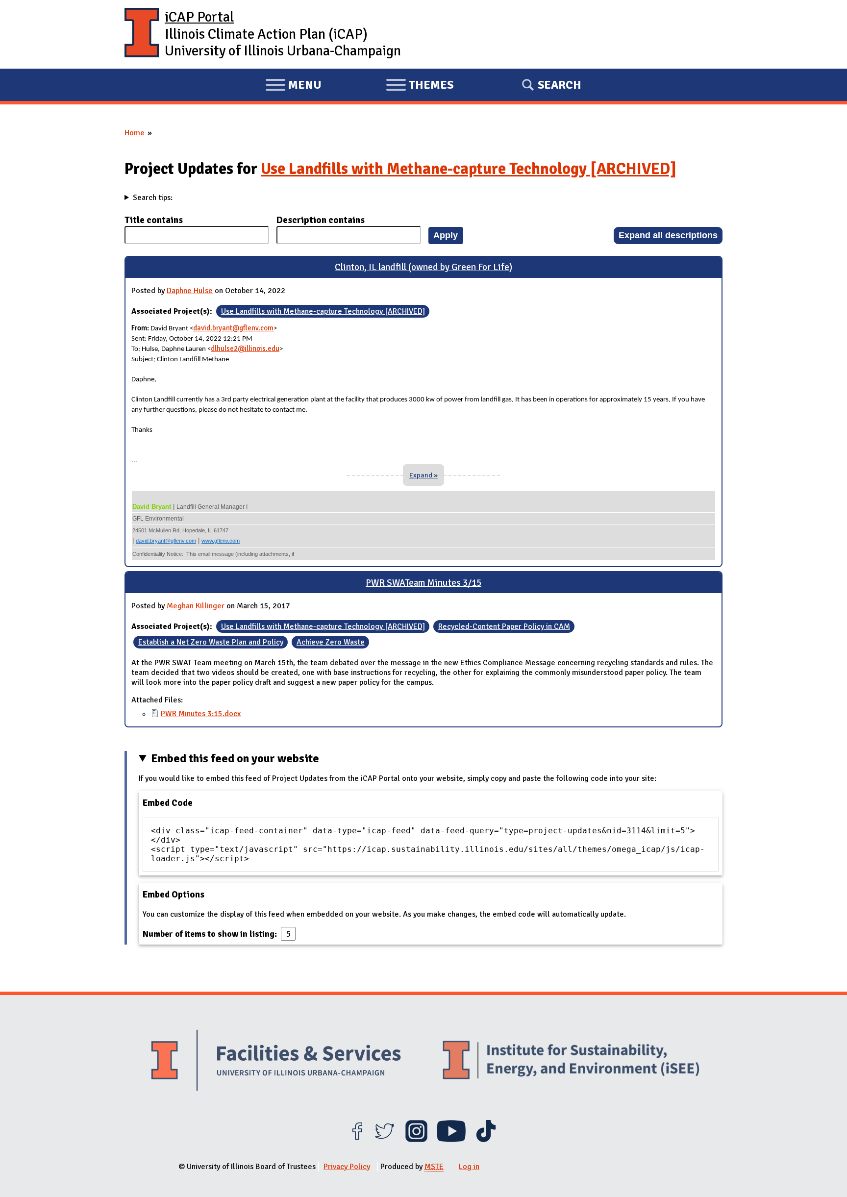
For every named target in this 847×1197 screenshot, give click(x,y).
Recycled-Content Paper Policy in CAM (504, 626)
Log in (469, 1167)
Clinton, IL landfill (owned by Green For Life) (423, 267)
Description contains (320, 220)
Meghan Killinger (195, 606)
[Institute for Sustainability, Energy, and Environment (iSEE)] (571, 1061)
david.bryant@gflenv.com (233, 328)
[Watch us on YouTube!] (451, 1140)
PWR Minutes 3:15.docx (201, 714)
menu (293, 86)
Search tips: (153, 197)
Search (559, 84)
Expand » (423, 475)
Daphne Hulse (190, 291)
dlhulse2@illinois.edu (245, 348)
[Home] (142, 34)
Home (135, 133)
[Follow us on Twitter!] (385, 1140)
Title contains (154, 220)
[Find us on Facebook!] (357, 1140)
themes (419, 86)
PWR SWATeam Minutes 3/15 (423, 583)
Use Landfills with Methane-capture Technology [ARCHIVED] (468, 168)
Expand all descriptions (668, 235)
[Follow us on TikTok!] (486, 1140)
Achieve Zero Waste (331, 642)
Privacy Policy (347, 1167)
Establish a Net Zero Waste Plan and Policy (210, 642)
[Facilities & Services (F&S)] (276, 1061)
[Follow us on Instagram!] (416, 1140)
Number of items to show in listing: (211, 933)
